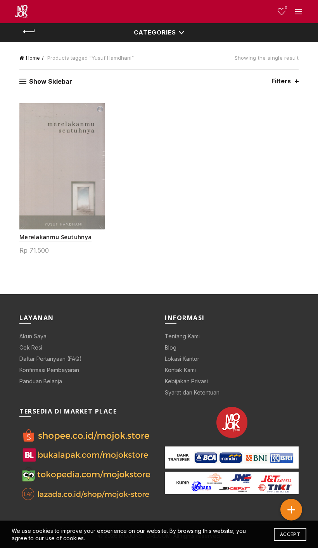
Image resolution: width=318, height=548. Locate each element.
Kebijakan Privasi (186, 381)
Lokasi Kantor (182, 358)
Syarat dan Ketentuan (192, 392)
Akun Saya (33, 336)
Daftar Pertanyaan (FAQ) (50, 358)
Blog (170, 347)
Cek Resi (30, 347)
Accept (290, 534)
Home (33, 58)
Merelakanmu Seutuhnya (55, 237)
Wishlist (286, 8)
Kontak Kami (180, 370)
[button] (291, 509)
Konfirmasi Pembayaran (49, 370)
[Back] (29, 32)
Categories (155, 32)
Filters (281, 81)
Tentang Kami (182, 336)
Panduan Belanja (40, 381)
